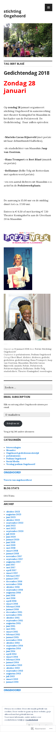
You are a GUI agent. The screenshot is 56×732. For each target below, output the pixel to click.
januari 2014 (12, 662)
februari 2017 (13, 576)
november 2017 (14, 556)
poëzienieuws (23, 354)
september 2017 (14, 559)
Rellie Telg (39, 368)
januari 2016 (12, 609)
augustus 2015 (13, 623)
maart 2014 (12, 657)
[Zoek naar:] (28, 387)
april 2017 (11, 570)
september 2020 (14, 531)
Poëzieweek (36, 365)
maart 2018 (12, 550)
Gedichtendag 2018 (26, 72)
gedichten (9, 360)
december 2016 (14, 581)
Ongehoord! (12, 472)
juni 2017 (10, 564)
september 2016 (14, 590)
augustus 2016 (13, 592)
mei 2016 (10, 598)
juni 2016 (10, 595)
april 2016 (11, 601)
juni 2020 (11, 537)
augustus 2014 (13, 648)
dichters (36, 357)
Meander (11, 450)
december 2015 (14, 612)
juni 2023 (11, 517)
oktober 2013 (13, 668)
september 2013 (14, 671)
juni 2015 (10, 626)
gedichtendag (22, 360)
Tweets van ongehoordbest (18, 480)
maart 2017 (12, 573)
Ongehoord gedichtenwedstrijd (22, 453)
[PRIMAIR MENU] (48, 7)
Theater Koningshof (28, 371)
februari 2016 (13, 606)
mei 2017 (10, 567)
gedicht (45, 357)
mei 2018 (10, 548)
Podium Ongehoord (41, 354)
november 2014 (14, 640)
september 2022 (14, 523)
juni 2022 (11, 525)
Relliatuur (28, 368)
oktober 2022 (13, 520)
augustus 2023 (13, 514)
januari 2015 (12, 637)
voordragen (46, 371)
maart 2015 (12, 631)
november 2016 (14, 584)
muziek (18, 365)
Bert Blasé (16, 357)
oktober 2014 (13, 643)
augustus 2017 (13, 562)
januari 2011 (12, 682)
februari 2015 (13, 634)
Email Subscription (17, 397)
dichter (27, 357)
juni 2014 (10, 651)
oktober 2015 (12, 617)
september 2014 (14, 645)
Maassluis (23, 363)
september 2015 (14, 620)
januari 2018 (12, 553)
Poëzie (26, 365)
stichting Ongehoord (15, 13)
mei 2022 (11, 528)
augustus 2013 (13, 673)
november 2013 (14, 665)
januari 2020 (12, 539)
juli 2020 (10, 534)
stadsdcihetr (10, 371)
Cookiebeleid (32, 720)
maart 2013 (12, 679)
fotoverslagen (13, 447)
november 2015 (14, 615)
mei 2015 (10, 629)
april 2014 (11, 654)
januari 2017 (12, 578)
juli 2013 (10, 676)
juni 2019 (10, 542)
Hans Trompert (38, 360)
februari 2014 (13, 659)
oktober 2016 (13, 587)
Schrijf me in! (13, 423)
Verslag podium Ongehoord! (20, 464)
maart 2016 (12, 604)
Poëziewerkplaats (13, 368)
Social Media (12, 461)
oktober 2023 (13, 511)
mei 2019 (10, 545)
